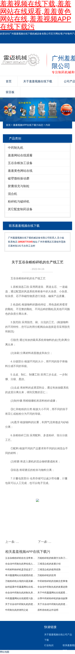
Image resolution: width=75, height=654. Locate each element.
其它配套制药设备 (20, 209)
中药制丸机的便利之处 (16, 610)
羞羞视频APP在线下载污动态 (28, 125)
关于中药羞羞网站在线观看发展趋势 (53, 592)
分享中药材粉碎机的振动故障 (53, 598)
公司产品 (67, 634)
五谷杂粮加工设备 (20, 163)
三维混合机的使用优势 (49, 569)
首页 (9, 81)
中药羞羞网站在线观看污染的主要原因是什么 (21, 598)
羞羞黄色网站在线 (20, 170)
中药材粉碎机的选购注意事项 (53, 581)
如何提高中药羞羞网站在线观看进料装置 (21, 587)
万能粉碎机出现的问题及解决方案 (21, 581)
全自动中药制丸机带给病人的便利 (21, 563)
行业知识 (48, 645)
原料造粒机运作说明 (48, 610)
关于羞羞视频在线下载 (37, 81)
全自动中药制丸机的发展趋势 (53, 587)
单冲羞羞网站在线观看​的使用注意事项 (21, 575)
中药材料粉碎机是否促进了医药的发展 (21, 569)
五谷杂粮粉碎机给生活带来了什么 (21, 558)
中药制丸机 (15, 147)
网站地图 (4, 652)
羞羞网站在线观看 (20, 155)
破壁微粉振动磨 (18, 178)
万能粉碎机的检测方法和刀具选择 (53, 558)
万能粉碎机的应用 (47, 575)
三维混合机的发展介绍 (49, 563)
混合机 (12, 193)
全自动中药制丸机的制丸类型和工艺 (21, 592)
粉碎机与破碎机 (18, 201)
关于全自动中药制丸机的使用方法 (21, 604)
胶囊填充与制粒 (18, 186)
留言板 (10, 92)
